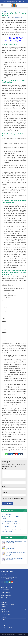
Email (4, 486)
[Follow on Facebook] (2, 582)
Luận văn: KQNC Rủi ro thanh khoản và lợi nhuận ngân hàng (16, 542)
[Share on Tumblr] (21, 454)
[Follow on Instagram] (5, 582)
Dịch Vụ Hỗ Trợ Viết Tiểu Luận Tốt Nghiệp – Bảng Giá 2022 (13, 517)
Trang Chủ (3, 606)
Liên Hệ (3, 619)
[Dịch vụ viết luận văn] (14, 5)
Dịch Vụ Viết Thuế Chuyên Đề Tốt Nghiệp (11, 529)
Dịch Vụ (3, 609)
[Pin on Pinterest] (16, 454)
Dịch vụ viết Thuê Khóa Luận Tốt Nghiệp (11, 524)
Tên (3, 480)
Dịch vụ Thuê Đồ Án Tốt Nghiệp (9, 526)
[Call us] (9, 582)
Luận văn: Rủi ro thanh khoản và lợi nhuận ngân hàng (15, 553)
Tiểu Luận (4, 11)
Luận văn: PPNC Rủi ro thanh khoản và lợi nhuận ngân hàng (16, 547)
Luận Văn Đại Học (5, 614)
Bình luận (5, 468)
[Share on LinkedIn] (19, 454)
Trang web (4, 492)
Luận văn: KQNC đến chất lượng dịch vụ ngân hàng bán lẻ (15, 559)
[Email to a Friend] (14, 454)
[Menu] (2, 5)
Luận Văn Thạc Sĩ (5, 612)
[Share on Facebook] (9, 454)
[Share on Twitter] (11, 454)
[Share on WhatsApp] (6, 454)
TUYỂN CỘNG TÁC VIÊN (7, 514)
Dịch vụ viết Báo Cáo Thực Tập (9, 521)
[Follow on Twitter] (7, 582)
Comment (8, 544)
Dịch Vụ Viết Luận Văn (17, 17)
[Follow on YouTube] (12, 582)
